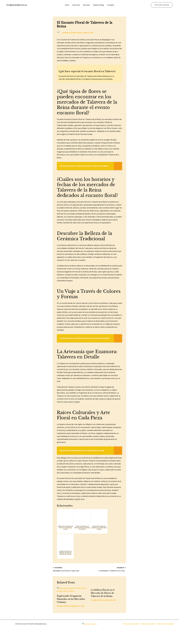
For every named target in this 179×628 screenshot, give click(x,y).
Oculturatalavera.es (16, 5)
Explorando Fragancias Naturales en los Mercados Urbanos (71, 599)
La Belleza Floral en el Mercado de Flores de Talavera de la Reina (102, 593)
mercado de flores (63, 606)
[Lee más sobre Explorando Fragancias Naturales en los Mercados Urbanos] (72, 590)
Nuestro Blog (98, 5)
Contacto (110, 5)
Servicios (86, 5)
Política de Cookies (148, 624)
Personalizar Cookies (131, 624)
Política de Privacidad (165, 624)
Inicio (67, 5)
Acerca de (76, 5)
